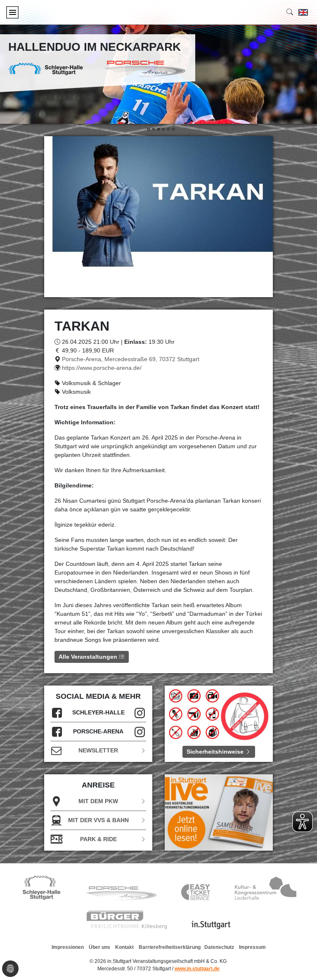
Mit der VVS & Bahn (98, 820)
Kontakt (124, 947)
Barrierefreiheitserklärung (170, 947)
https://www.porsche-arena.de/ (102, 367)
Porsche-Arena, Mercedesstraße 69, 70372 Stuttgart (130, 359)
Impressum (252, 947)
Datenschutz (219, 947)
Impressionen (68, 947)
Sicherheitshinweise (216, 751)
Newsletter (98, 750)
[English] (303, 12)
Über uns (99, 947)
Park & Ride (98, 839)
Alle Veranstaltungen (89, 656)
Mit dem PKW (98, 801)
